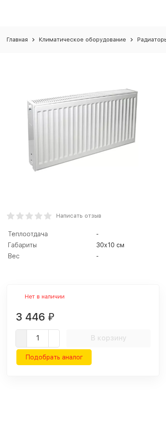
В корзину (109, 338)
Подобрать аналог (54, 357)
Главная (17, 39)
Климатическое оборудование (82, 39)
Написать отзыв (78, 215)
